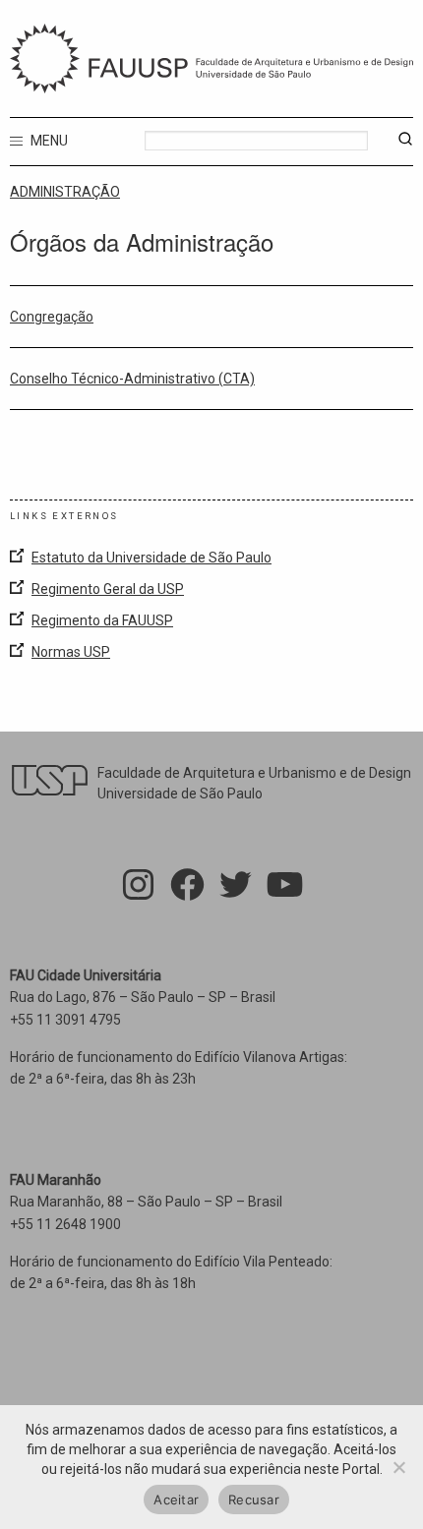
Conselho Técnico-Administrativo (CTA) (132, 378)
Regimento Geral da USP (107, 589)
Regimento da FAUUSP (102, 620)
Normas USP (70, 652)
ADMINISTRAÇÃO (65, 192)
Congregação (51, 316)
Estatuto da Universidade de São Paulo (151, 557)
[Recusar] (398, 1467)
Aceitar (176, 1499)
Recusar (253, 1499)
